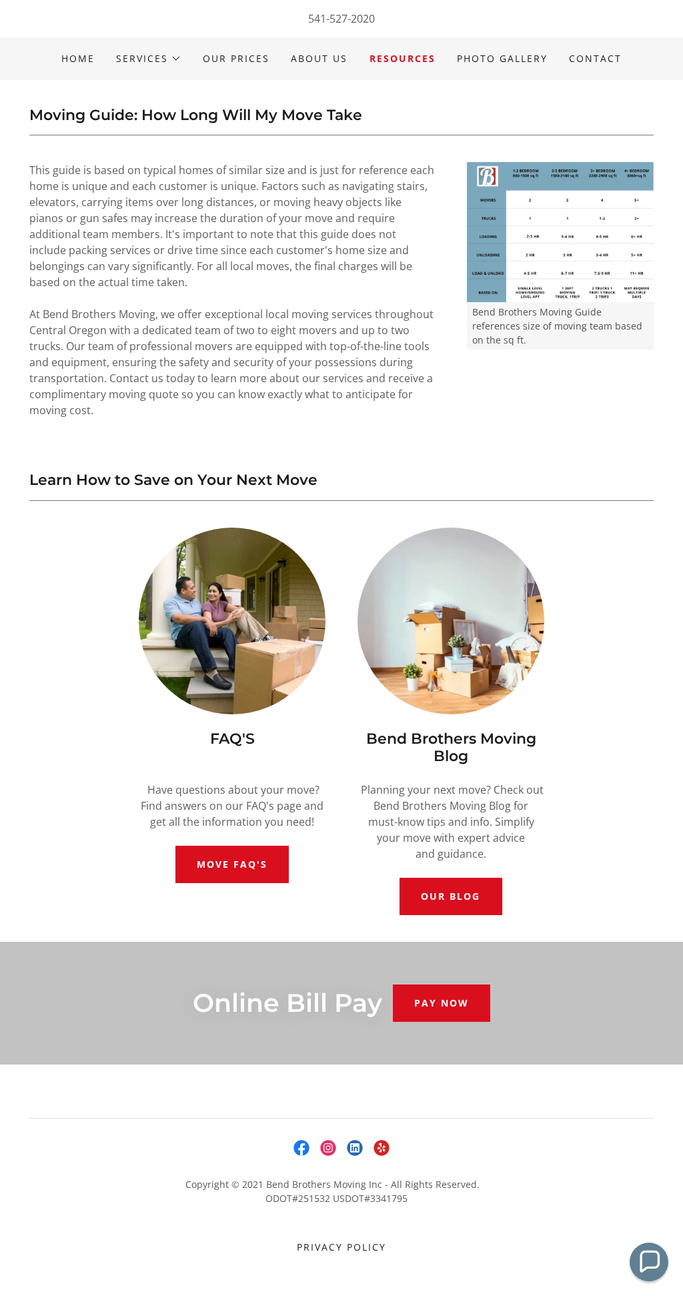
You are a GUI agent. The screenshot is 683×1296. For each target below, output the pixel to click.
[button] (148, 59)
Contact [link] (595, 58)
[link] (301, 1148)
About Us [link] (319, 58)
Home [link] (78, 58)
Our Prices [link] (236, 58)
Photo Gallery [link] (502, 58)
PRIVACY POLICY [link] (341, 1247)
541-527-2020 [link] (341, 18)
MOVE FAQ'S (232, 864)
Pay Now (441, 1003)
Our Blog (450, 896)
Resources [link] (403, 58)
